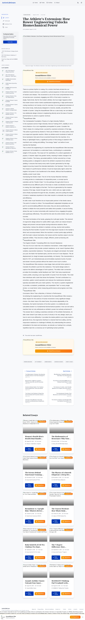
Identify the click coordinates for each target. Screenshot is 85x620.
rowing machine (28, 361)
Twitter (64, 609)
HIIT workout (38, 361)
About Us (34, 609)
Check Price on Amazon (54, 81)
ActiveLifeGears (9, 3)
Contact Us (57, 609)
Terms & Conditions (49, 609)
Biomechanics (48, 361)
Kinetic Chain (69, 361)
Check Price (41, 449)
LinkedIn (75, 609)
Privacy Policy (40, 609)
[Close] (83, 617)
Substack (81, 609)
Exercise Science (59, 361)
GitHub (69, 609)
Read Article (29, 449)
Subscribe (10, 42)
